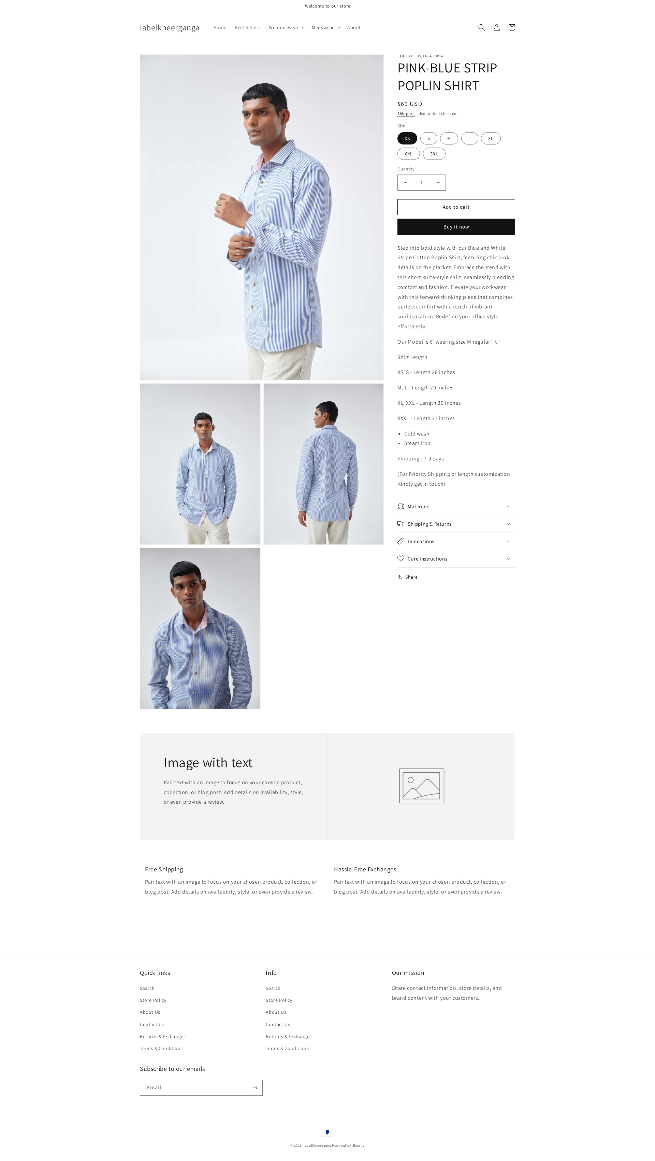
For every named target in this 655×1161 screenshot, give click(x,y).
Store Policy (153, 1000)
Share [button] (411, 576)
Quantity (405, 169)
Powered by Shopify (348, 1145)
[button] (286, 27)
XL (491, 138)
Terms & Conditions (161, 1048)
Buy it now (456, 226)
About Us (150, 1012)
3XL (434, 154)
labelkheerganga (317, 1145)
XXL (409, 154)
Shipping (406, 113)
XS (407, 138)
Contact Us (152, 1024)
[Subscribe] (254, 1088)
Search (147, 988)
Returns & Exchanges (163, 1036)
